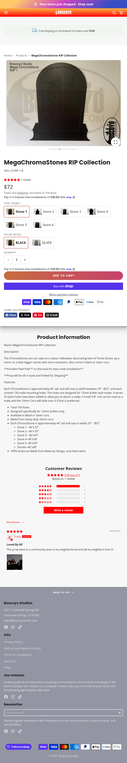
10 (64, 149)
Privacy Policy (13, 642)
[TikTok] (20, 627)
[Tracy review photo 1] (14, 562)
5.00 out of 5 (72, 475)
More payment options (63, 294)
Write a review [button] (63, 510)
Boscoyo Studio (68, 756)
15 (72, 149)
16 (74, 149)
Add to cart (63, 275)
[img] (14, 531)
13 (69, 149)
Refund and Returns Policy (22, 648)
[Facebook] (6, 627)
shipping (22, 193)
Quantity (10, 252)
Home (8, 55)
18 (77, 149)
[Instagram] (13, 627)
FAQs (7, 667)
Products (21, 55)
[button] (12, 180)
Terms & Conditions (18, 655)
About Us (10, 661)
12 (67, 149)
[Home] (63, 12)
